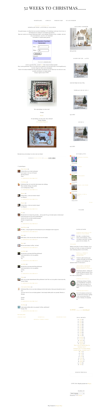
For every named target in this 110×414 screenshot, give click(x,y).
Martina (73, 183)
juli (81, 351)
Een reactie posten (21, 314)
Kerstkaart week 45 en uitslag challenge (83, 233)
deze (42, 64)
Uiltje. (80, 166)
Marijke (73, 174)
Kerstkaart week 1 (82, 290)
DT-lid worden (71, 20)
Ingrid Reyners (24, 227)
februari (81, 359)
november (81, 338)
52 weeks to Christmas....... (55, 8)
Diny (22, 212)
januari (81, 361)
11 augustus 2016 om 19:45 (29, 301)
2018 (80, 332)
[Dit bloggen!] (50, 158)
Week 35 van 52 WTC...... (82, 195)
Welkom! (73, 244)
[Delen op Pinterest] (54, 158)
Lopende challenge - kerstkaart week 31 (81, 350)
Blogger (89, 383)
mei (81, 355)
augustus (81, 343)
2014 (81, 364)
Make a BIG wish (83, 185)
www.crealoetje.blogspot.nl (42, 122)
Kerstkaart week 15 (82, 278)
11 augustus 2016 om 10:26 (29, 283)
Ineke (73, 193)
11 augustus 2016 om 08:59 (29, 239)
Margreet (23, 193)
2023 (80, 324)
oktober (81, 340)
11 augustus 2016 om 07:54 (29, 199)
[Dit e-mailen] (49, 158)
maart (81, 358)
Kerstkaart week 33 (82, 347)
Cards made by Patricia (26, 287)
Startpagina (38, 20)
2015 (80, 363)
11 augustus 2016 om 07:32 (29, 189)
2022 (80, 326)
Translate (80, 395)
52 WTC (73, 310)
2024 (80, 322)
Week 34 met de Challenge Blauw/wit (82, 345)
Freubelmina (23, 182)
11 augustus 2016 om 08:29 (29, 231)
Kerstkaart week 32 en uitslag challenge (82, 348)
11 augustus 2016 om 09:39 (29, 260)
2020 (80, 329)
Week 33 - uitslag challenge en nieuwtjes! (82, 254)
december (81, 337)
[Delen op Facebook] (53, 158)
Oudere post (22, 317)
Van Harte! (81, 175)
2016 (80, 335)
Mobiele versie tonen (41, 319)
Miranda (73, 156)
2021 (80, 327)
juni (81, 353)
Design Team (58, 20)
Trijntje (22, 277)
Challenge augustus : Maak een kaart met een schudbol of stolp (84, 267)
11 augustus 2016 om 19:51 (29, 311)
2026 (80, 319)
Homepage (41, 317)
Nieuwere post (61, 317)
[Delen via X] (52, 158)
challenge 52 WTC (79, 310)
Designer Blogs (59, 405)
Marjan (22, 235)
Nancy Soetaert (24, 169)
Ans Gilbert (23, 251)
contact (48, 20)
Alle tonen (90, 202)
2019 (80, 330)
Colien (73, 165)
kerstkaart (86, 310)
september (81, 342)
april (81, 356)
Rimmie (41, 115)
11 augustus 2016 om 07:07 (29, 178)
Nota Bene (23, 305)
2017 (80, 334)
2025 (80, 321)
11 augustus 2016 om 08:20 (29, 223)
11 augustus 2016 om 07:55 (29, 209)
